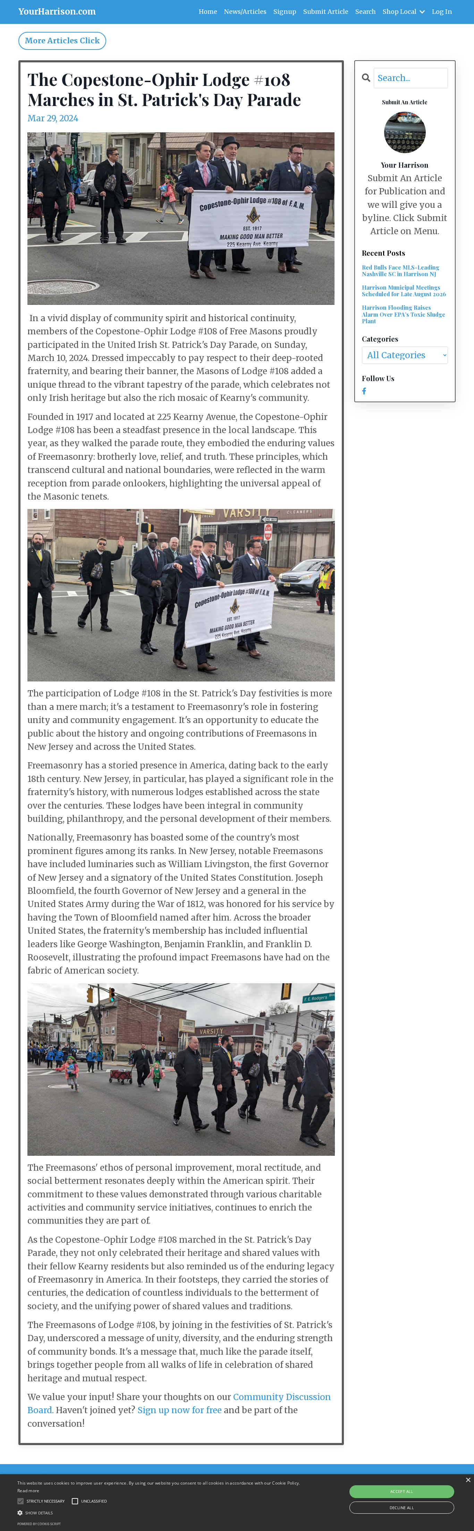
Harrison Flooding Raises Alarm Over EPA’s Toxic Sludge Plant (403, 314)
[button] (160, 1512)
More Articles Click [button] (62, 40)
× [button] (468, 1480)
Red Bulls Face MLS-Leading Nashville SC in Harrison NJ (400, 270)
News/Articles (245, 12)
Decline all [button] (402, 1507)
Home (208, 12)
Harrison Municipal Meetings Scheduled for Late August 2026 (404, 290)
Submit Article (325, 12)
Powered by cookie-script (39, 1524)
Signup (284, 12)
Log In (442, 12)
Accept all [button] (401, 1491)
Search (365, 12)
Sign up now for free (179, 1410)
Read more (28, 1491)
